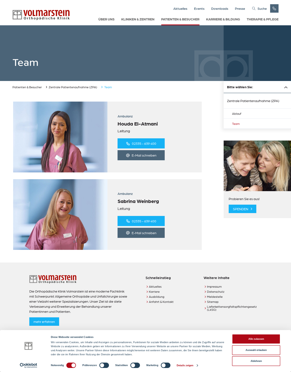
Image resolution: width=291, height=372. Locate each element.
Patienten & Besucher (180, 19)
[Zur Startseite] (41, 15)
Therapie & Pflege (263, 19)
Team (236, 123)
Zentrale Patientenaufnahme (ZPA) (73, 87)
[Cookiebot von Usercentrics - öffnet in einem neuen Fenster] (28, 365)
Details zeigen (185, 365)
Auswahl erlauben (256, 350)
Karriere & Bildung (223, 19)
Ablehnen (256, 361)
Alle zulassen (256, 338)
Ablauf (236, 113)
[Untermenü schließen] (286, 87)
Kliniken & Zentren (137, 19)
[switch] (104, 365)
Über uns (106, 19)
